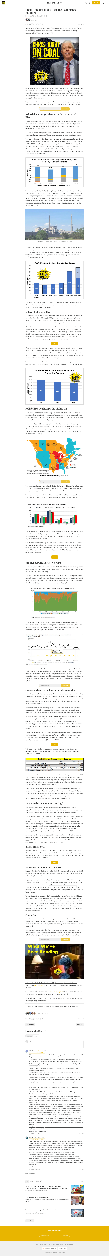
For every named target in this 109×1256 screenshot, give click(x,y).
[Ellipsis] (82, 1050)
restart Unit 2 (61, 203)
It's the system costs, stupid (33, 1212)
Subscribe (96, 3)
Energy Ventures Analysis (68, 350)
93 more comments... (30, 1173)
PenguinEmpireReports (55, 992)
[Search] (85, 2)
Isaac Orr (33, 19)
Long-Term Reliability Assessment (48, 413)
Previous (31, 1024)
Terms (62, 1244)
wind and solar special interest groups (42, 336)
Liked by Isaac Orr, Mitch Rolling (37, 1052)
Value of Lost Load (73, 673)
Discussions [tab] (38, 1181)
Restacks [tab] (36, 1036)
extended (33, 193)
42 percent (59, 329)
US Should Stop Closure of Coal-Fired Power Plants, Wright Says (47, 998)
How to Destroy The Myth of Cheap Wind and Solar (43, 1186)
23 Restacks (45, 1013)
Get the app (62, 1248)
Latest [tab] (31, 1181)
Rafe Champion (33, 1051)
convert (62, 196)
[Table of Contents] (2, 628)
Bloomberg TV (48, 33)
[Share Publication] (89, 2)
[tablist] (32, 1036)
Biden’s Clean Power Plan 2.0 (58, 826)
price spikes (63, 547)
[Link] (23, 116)
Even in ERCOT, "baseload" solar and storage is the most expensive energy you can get (47, 1200)
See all (29, 1221)
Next (78, 1024)
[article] (54, 1189)
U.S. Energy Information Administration (42, 575)
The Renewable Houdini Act (35, 992)
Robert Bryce (38, 985)
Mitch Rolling (42, 19)
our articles (79, 315)
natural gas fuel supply (69, 625)
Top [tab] (27, 1181)
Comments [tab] (29, 1036)
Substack (46, 1252)
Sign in (104, 3)
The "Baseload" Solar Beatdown (36, 1197)
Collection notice (68, 1244)
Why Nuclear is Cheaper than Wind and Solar (41, 1210)
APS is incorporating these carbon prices (63, 885)
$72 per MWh (42, 255)
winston (31, 1137)
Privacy (57, 1244)
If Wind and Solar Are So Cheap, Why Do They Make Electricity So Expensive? (46, 1188)
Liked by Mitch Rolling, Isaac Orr (37, 1139)
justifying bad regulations (58, 898)
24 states (40, 835)
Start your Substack (50, 1248)
